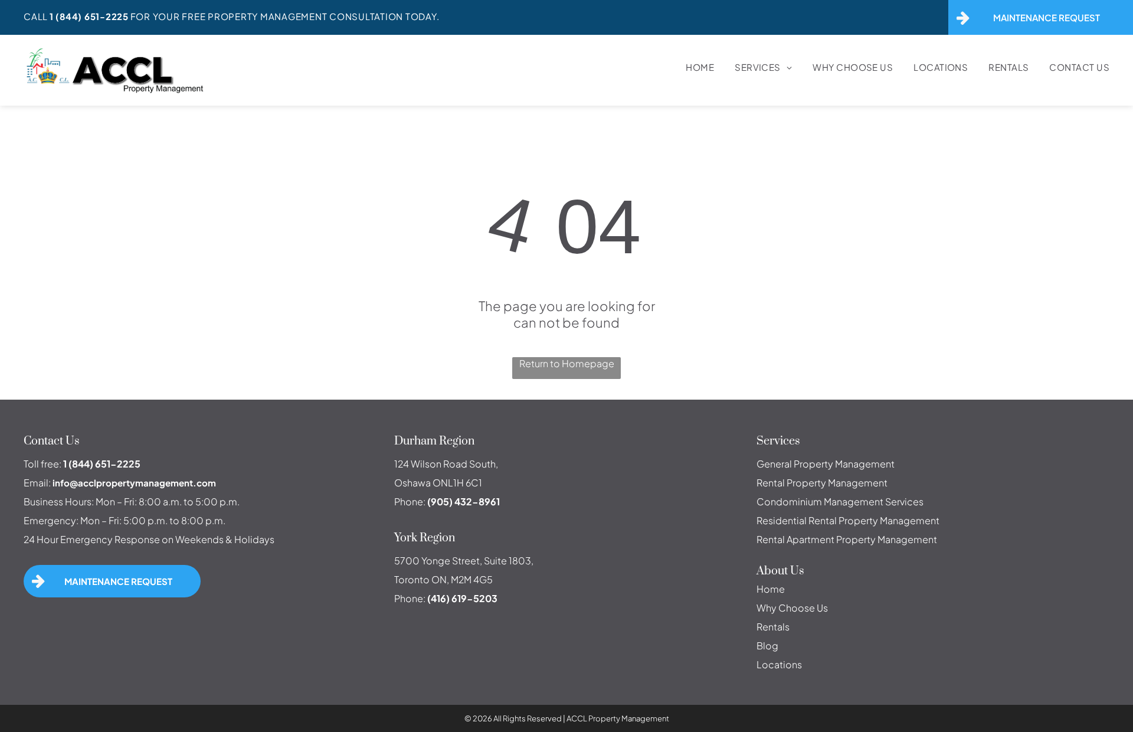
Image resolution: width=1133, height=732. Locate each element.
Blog (767, 645)
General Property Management (826, 464)
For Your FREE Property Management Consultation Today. (285, 16)
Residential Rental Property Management (848, 520)
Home (771, 589)
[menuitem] (689, 67)
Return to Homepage (566, 363)
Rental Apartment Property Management (847, 539)
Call (36, 16)
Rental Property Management (822, 482)
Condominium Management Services (840, 501)
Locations (779, 664)
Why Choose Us (792, 608)
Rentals (773, 626)
